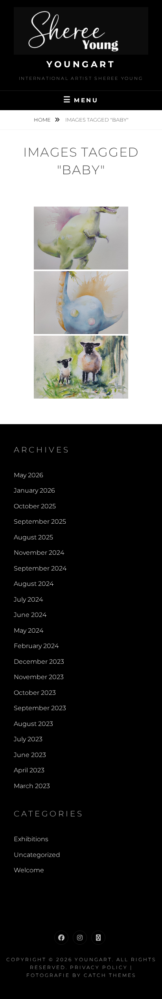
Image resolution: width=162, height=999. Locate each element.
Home (43, 119)
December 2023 (39, 661)
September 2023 (40, 708)
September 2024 (40, 568)
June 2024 (30, 615)
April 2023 (29, 770)
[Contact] (98, 938)
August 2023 (33, 724)
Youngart (81, 64)
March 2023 (32, 786)
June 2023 (30, 755)
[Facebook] (61, 938)
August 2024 (33, 583)
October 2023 (35, 692)
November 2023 (39, 677)
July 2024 (28, 599)
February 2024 (36, 646)
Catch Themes (110, 975)
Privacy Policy (99, 967)
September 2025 (40, 521)
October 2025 (35, 506)
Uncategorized (37, 855)
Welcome (29, 870)
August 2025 (33, 537)
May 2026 (28, 475)
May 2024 (28, 630)
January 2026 (34, 490)
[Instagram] (80, 938)
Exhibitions (31, 839)
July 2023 (28, 739)
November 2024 (39, 552)
